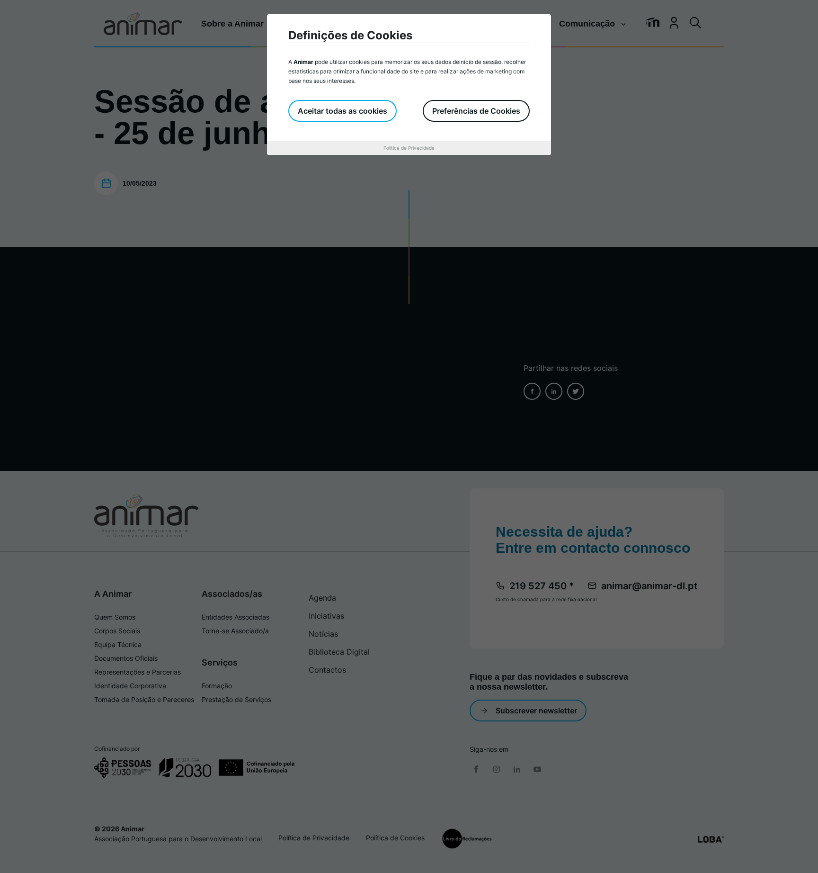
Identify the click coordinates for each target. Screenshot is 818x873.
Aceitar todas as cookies (342, 111)
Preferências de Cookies (476, 111)
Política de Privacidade (409, 148)
